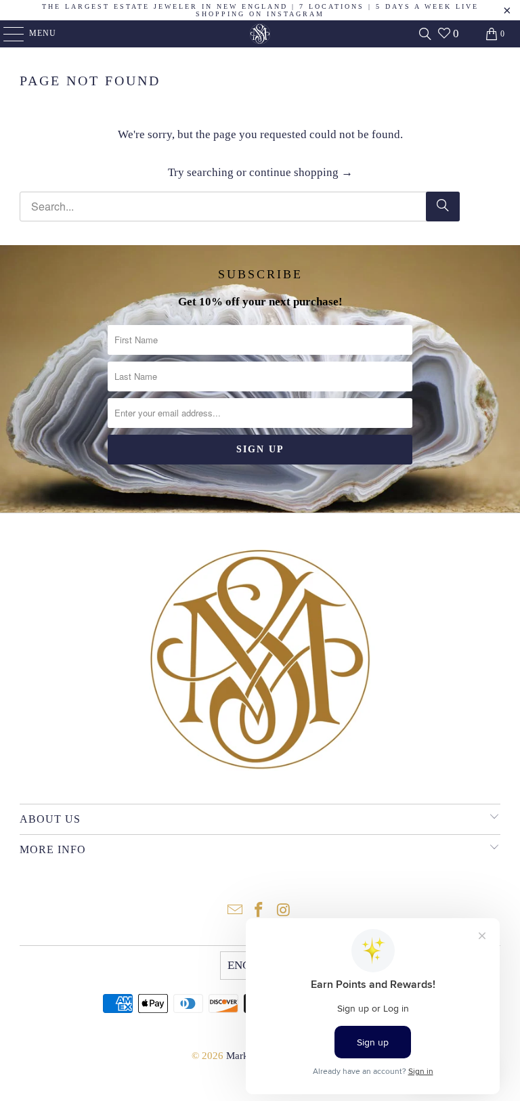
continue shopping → (301, 172)
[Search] (425, 33)
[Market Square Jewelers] (260, 33)
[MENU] (7, 33)
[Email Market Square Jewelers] (235, 911)
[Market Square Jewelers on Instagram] (284, 911)
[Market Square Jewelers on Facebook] (259, 911)
